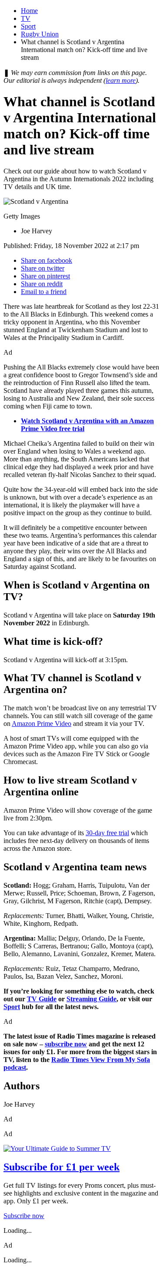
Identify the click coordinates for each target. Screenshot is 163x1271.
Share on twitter (42, 268)
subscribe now (66, 1044)
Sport (28, 26)
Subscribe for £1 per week (61, 1167)
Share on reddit (42, 284)
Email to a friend (44, 291)
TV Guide (42, 999)
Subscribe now (23, 1215)
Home (29, 10)
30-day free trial (107, 832)
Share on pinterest (45, 276)
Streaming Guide (91, 999)
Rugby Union (40, 34)
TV (25, 18)
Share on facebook (46, 260)
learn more (121, 80)
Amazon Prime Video (41, 723)
